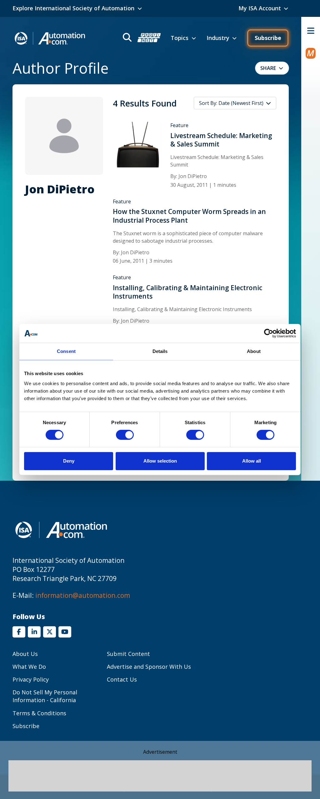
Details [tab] (160, 351)
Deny (68, 461)
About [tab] (254, 351)
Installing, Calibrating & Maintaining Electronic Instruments (187, 292)
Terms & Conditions (39, 713)
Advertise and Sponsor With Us (149, 666)
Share (268, 68)
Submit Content (128, 654)
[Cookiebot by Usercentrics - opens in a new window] (268, 333)
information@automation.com (82, 595)
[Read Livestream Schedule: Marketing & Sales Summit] (138, 144)
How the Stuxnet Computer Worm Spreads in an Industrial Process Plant (189, 215)
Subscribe (268, 38)
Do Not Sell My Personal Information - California (44, 696)
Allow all (251, 461)
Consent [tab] (66, 351)
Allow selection (160, 461)
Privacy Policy (30, 679)
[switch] (125, 435)
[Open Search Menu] (141, 38)
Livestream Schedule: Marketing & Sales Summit (221, 140)
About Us (25, 654)
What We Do (29, 666)
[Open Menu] (310, 30)
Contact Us (122, 679)
